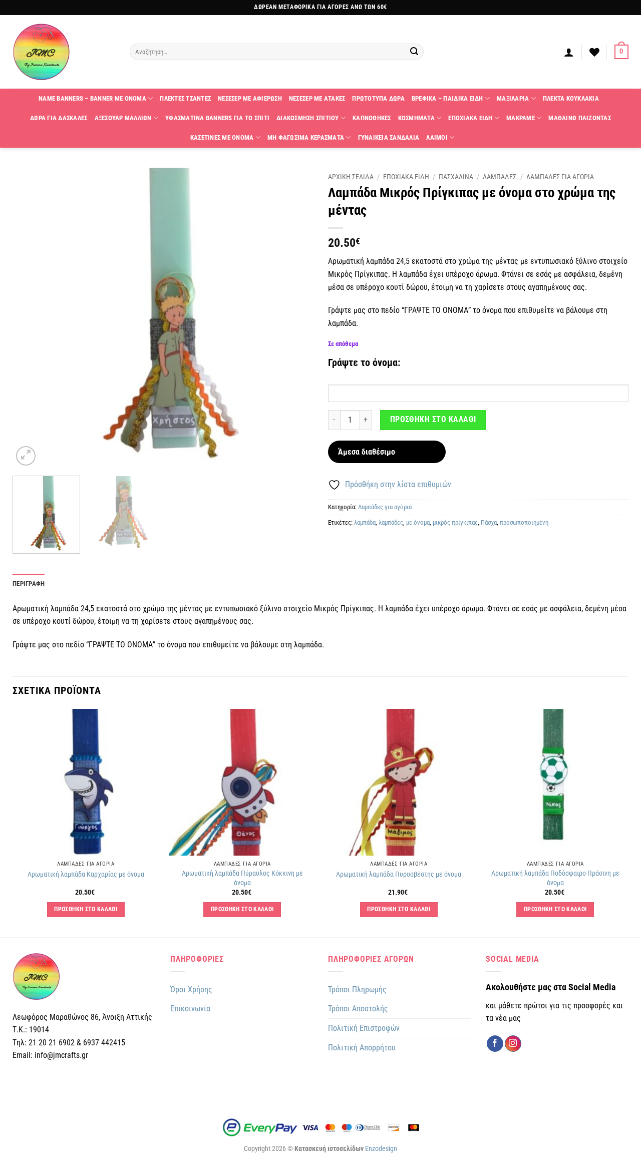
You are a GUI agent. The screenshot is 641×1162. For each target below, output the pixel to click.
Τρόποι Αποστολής (358, 1008)
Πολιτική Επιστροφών (364, 1028)
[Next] (294, 318)
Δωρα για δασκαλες (58, 118)
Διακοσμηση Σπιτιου (307, 118)
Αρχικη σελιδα (351, 177)
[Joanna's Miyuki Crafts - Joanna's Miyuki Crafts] (64, 52)
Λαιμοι (437, 137)
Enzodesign (381, 1148)
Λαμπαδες (499, 177)
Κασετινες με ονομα (222, 137)
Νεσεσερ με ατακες (317, 98)
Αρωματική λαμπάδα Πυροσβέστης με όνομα (398, 874)
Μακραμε (520, 118)
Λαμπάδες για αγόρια (385, 507)
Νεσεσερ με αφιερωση (250, 98)
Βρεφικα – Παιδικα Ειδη (447, 98)
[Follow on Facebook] (495, 1043)
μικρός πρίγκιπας (455, 522)
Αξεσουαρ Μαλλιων (123, 118)
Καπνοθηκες (372, 118)
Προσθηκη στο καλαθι (433, 419)
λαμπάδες (391, 522)
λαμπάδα (365, 522)
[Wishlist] (594, 52)
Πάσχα (489, 522)
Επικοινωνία (190, 1008)
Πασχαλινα (456, 177)
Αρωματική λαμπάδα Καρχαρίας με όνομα (86, 874)
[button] (569, 52)
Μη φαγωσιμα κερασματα (305, 137)
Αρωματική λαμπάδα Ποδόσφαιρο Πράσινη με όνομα (555, 878)
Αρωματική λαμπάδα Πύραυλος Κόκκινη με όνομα (242, 878)
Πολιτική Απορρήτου (362, 1047)
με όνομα (418, 522)
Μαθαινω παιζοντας (579, 118)
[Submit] (414, 52)
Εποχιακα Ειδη (470, 118)
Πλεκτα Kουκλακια (571, 98)
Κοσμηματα (416, 118)
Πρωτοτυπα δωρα (378, 98)
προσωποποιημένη (524, 522)
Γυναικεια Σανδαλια (389, 137)
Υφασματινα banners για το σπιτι (217, 118)
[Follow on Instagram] (513, 1043)
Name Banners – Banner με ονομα (92, 98)
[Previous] (31, 318)
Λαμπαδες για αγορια (560, 177)
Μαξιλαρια (513, 98)
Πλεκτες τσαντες (185, 98)
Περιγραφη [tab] (29, 583)
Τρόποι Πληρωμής (357, 989)
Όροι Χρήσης (191, 989)
